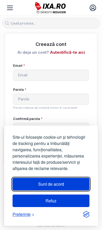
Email (17, 66)
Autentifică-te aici (67, 52)
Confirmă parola (26, 119)
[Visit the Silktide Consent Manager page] (86, 214)
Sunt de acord (51, 184)
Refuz (51, 201)
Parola (18, 90)
